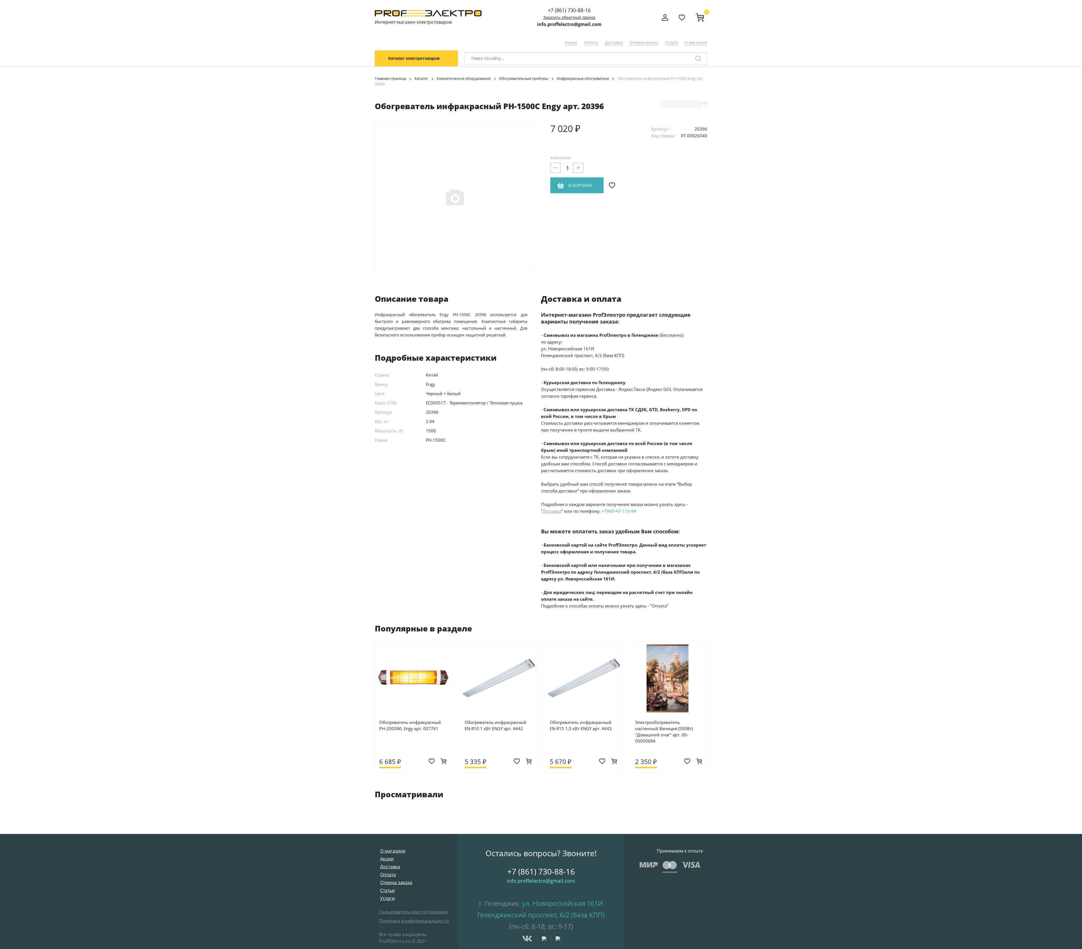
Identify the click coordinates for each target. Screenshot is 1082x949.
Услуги (671, 42)
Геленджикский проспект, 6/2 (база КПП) (541, 914)
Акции (571, 42)
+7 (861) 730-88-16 (569, 10)
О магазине (696, 42)
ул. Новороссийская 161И (562, 903)
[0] (697, 17)
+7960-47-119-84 (619, 511)
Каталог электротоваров (414, 58)
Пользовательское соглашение (413, 912)
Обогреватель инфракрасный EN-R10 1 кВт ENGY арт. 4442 (495, 725)
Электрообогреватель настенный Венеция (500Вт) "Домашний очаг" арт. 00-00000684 (664, 731)
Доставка (614, 42)
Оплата (591, 42)
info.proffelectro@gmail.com (569, 24)
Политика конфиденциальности (414, 921)
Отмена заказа (643, 42)
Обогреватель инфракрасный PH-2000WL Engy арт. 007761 (410, 725)
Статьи (387, 890)
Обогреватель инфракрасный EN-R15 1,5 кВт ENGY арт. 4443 (581, 725)
